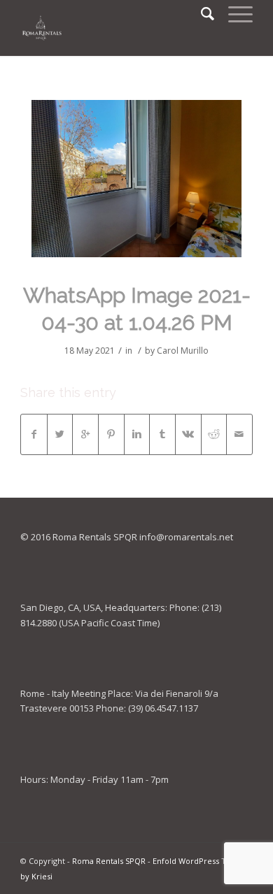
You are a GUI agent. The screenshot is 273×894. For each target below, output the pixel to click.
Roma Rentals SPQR (109, 861)
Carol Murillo (183, 350)
